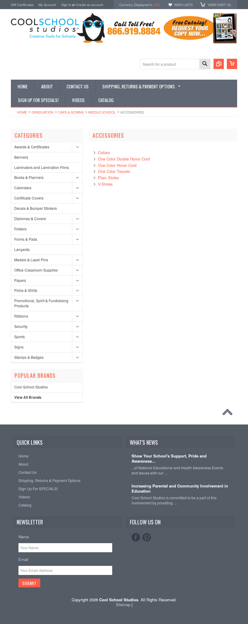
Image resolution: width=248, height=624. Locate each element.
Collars (104, 152)
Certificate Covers (29, 197)
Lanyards (22, 249)
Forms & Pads (25, 239)
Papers (20, 280)
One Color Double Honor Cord (124, 159)
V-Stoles (105, 184)
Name (23, 537)
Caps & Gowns (71, 112)
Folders (20, 228)
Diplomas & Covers (30, 218)
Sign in (66, 4)
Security (21, 326)
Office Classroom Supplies (36, 269)
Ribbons (21, 316)
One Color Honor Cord (117, 165)
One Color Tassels (114, 171)
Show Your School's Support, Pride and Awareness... (169, 459)
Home (22, 112)
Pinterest (146, 537)
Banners (21, 157)
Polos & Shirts (25, 290)
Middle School (102, 112)
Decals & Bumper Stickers (35, 208)
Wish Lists (183, 4)
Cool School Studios (31, 386)
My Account (47, 4)
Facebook (136, 537)
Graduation (42, 112)
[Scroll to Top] (229, 413)
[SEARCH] (204, 64)
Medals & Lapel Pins (31, 259)
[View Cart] (232, 64)
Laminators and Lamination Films (41, 167)
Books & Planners (29, 177)
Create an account (89, 4)
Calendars (22, 187)
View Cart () (219, 4)
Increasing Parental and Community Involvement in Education (180, 489)
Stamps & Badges (29, 357)
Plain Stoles (108, 177)
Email (23, 559)
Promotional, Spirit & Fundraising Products (41, 303)
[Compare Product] (219, 64)
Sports (19, 336)
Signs (19, 346)
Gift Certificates (22, 4)
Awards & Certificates (31, 146)
